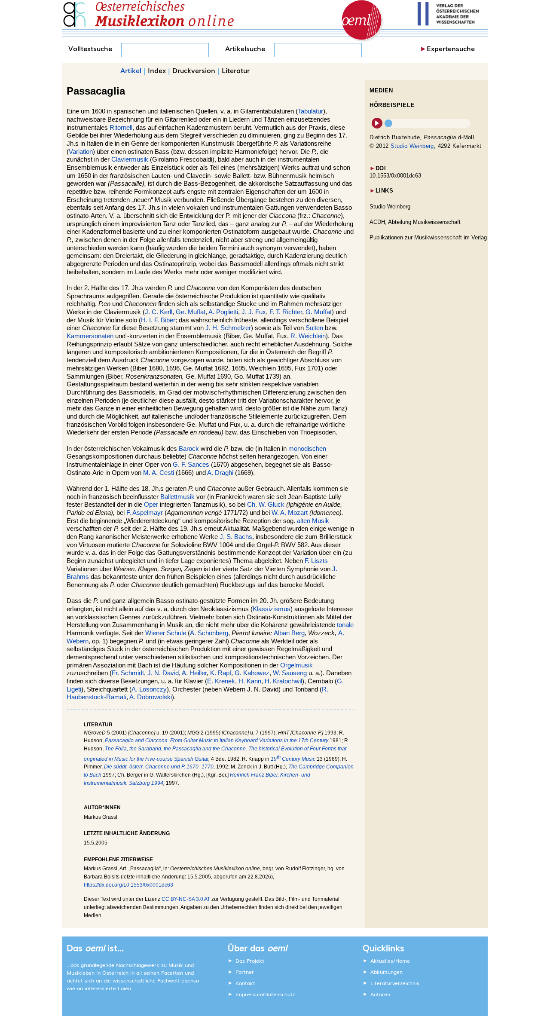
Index (157, 70)
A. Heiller (194, 673)
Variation (81, 151)
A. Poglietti (223, 312)
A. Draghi (220, 472)
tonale (345, 624)
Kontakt (245, 983)
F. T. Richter (285, 312)
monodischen (307, 448)
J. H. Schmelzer (228, 327)
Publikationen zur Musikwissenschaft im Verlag (428, 237)
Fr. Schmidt (128, 673)
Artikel (130, 70)
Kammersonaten (90, 336)
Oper (151, 504)
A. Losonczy (149, 689)
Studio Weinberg (412, 146)
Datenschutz (279, 994)
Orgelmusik (296, 665)
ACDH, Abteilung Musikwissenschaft (415, 222)
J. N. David (163, 673)
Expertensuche (451, 48)
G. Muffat (319, 312)
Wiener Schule (165, 633)
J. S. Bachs (236, 536)
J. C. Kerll (158, 312)
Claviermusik (130, 159)
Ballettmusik (177, 496)
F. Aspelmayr (144, 512)
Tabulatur (310, 111)
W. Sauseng (290, 673)
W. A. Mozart (290, 512)
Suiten (314, 327)
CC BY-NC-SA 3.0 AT (186, 899)
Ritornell (121, 127)
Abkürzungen (386, 972)
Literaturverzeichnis (394, 983)
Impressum (249, 994)
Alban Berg (289, 633)
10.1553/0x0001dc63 (395, 175)
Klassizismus (271, 609)
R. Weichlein (308, 336)
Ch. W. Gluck (265, 504)
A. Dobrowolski (150, 697)
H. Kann (249, 681)
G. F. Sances (191, 464)
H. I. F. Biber (158, 320)
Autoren (380, 994)
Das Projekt (249, 960)
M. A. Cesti (158, 472)
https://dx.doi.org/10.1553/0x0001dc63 (128, 885)
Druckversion (193, 70)
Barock (189, 448)
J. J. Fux (253, 312)
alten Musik (313, 520)
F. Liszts (316, 560)
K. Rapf (220, 673)
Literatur (236, 70)
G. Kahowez (252, 673)
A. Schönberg (209, 633)
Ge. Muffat (190, 312)
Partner (244, 972)
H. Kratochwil (283, 681)
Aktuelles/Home (390, 960)
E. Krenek (221, 681)
